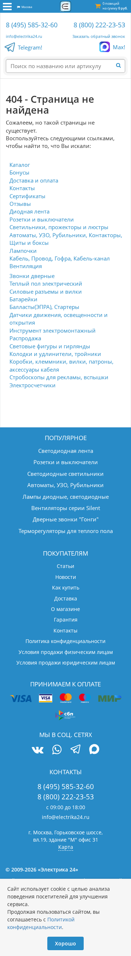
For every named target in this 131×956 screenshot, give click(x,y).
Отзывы (20, 203)
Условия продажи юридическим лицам (65, 662)
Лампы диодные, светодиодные (66, 496)
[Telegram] (75, 750)
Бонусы (19, 172)
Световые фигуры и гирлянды (49, 346)
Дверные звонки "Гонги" (66, 519)
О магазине (65, 609)
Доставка (65, 598)
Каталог (19, 164)
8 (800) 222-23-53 (99, 24)
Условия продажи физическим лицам (66, 652)
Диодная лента (29, 211)
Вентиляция (25, 266)
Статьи (65, 566)
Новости (65, 576)
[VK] (37, 749)
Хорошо (65, 943)
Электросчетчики (32, 385)
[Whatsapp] (56, 749)
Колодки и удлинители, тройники (55, 353)
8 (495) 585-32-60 (31, 24)
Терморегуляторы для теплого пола (66, 530)
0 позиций (115, 6)
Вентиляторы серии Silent (65, 508)
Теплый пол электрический (45, 283)
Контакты (22, 188)
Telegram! (30, 47)
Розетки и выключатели (41, 219)
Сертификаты (27, 196)
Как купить (65, 587)
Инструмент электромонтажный (52, 330)
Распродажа (25, 338)
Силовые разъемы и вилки (45, 291)
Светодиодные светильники (65, 473)
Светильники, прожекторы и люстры (58, 227)
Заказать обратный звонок (98, 36)
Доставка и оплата (33, 180)
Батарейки (23, 299)
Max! (119, 47)
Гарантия (66, 619)
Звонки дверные (32, 275)
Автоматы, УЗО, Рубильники (65, 485)
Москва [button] (26, 7)
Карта (65, 846)
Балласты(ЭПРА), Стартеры (44, 306)
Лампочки (23, 250)
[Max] (94, 750)
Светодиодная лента (65, 450)
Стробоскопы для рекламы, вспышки (58, 377)
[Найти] (121, 65)
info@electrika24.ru (24, 36)
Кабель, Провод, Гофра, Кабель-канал (59, 258)
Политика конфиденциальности (65, 641)
